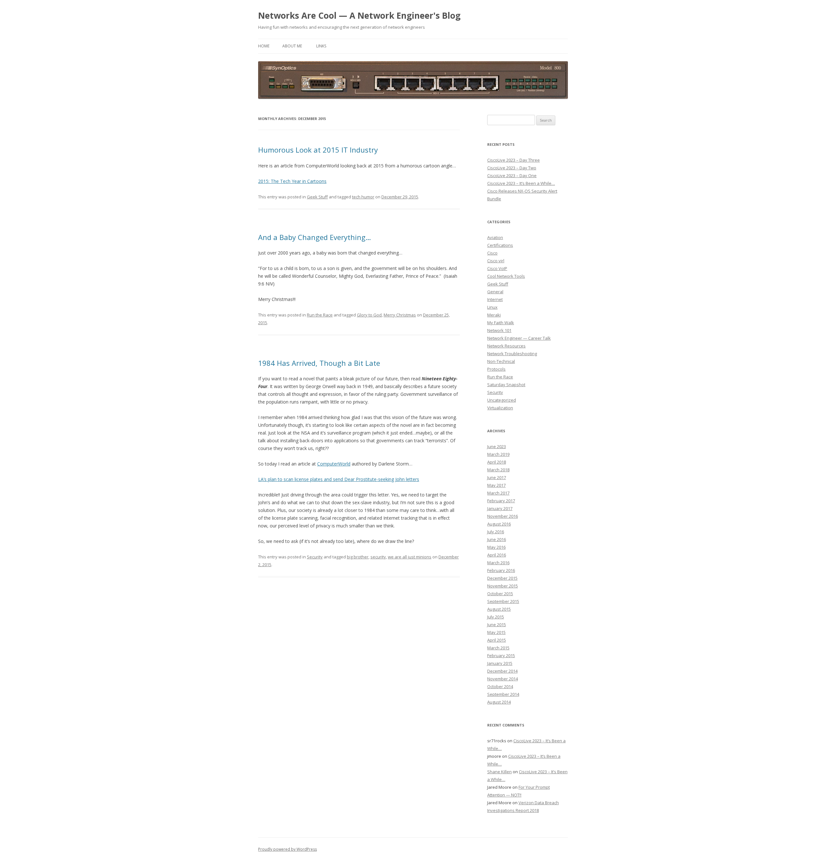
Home (263, 46)
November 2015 (502, 586)
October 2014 (500, 686)
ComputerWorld (333, 464)
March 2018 (498, 470)
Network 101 (499, 330)
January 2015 (499, 663)
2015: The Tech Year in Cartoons (292, 181)
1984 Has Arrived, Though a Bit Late (319, 363)
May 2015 (496, 632)
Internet (495, 299)
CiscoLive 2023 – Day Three (513, 160)
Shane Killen (499, 772)
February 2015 (501, 655)
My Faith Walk (500, 322)
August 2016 (499, 524)
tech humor (363, 197)
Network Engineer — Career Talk (519, 338)
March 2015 (498, 648)
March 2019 (498, 454)
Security (315, 557)
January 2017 (499, 508)
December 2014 (502, 671)
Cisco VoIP (497, 268)
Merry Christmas (400, 315)
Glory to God (369, 315)
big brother (357, 557)
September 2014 (503, 694)
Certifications (500, 245)
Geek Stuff (317, 197)
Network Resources (506, 346)
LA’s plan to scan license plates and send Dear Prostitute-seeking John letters (338, 479)
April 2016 (496, 555)
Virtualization (500, 408)
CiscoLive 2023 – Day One (512, 175)
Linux (492, 307)
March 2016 (498, 563)
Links (321, 46)
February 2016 (501, 570)
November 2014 (502, 679)
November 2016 (502, 516)
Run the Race (320, 315)
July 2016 (495, 532)
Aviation (495, 237)
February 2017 (501, 501)
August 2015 (499, 609)
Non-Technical (501, 361)
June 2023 (496, 446)
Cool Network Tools (506, 276)
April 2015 (496, 640)
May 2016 (496, 547)
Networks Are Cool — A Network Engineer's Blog (359, 15)
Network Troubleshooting (512, 353)
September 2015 (503, 601)
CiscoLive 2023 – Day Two (511, 168)
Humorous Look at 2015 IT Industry (318, 150)
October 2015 (500, 593)
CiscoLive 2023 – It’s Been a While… (521, 183)
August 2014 (499, 702)
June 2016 (496, 539)
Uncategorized (501, 400)
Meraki (494, 315)
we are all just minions (409, 557)
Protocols (496, 369)
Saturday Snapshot (506, 384)
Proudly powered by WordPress (287, 849)
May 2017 (496, 485)
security (378, 557)
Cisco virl (495, 261)
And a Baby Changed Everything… (314, 237)
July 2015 (495, 617)
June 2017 (496, 477)
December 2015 (502, 578)
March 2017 (498, 493)
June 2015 (496, 624)
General (495, 292)
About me (292, 46)
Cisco (492, 253)
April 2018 (496, 462)
